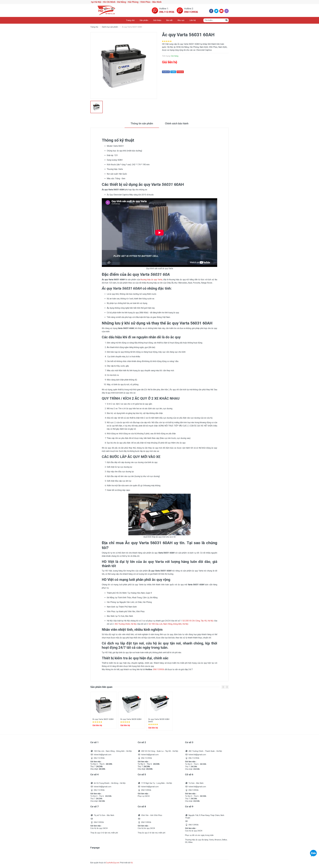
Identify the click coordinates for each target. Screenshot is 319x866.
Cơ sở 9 (189, 806)
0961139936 (191, 11)
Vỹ (132, 863)
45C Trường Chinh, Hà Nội (126, 624)
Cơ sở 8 (142, 806)
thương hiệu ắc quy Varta (151, 279)
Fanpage (95, 847)
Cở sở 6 (189, 774)
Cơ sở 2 (142, 742)
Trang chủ (94, 27)
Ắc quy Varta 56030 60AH (130, 719)
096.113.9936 (166, 11)
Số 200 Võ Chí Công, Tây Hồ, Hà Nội (197, 621)
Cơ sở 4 (94, 774)
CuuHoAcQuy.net (112, 863)
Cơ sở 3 (189, 742)
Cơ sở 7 (94, 806)
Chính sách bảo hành (176, 123)
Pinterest (180, 72)
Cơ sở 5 (142, 774)
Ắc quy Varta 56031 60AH (103, 719)
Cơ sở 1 (94, 742)
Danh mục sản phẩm (110, 27)
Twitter (173, 72)
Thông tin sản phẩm (142, 123)
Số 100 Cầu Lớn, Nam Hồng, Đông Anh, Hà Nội (168, 624)
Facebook (166, 72)
